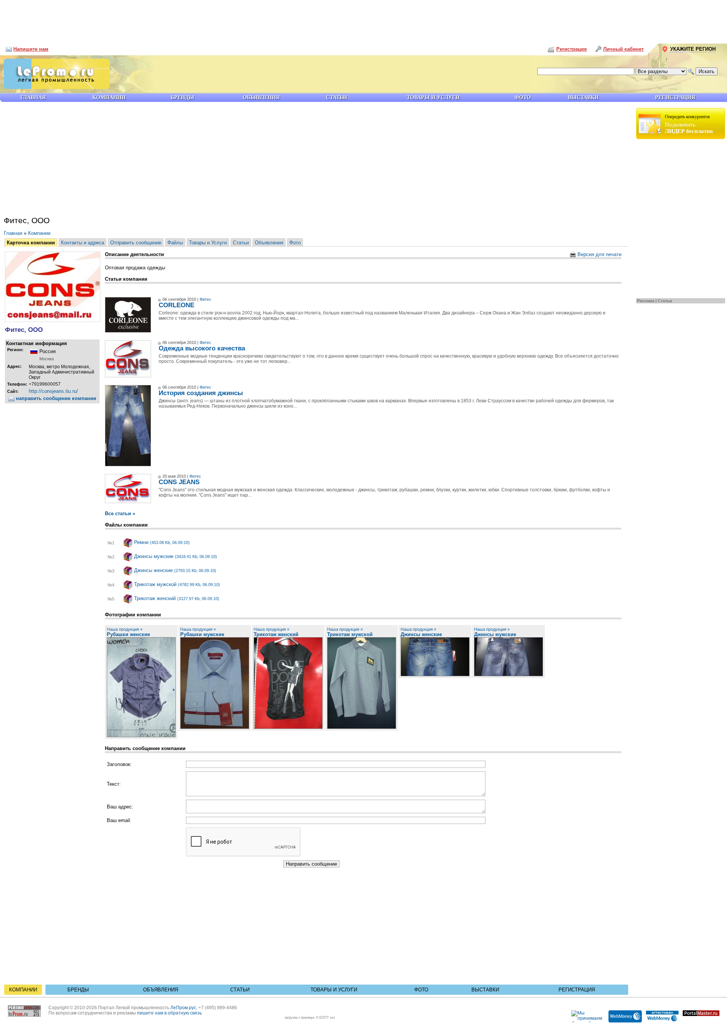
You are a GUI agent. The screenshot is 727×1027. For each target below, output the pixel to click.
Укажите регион (693, 49)
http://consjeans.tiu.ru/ (53, 391)
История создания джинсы (201, 393)
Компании (39, 233)
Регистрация (577, 990)
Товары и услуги (333, 990)
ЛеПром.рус (183, 1007)
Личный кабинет (623, 49)
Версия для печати (598, 254)
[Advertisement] (363, 19)
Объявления (269, 242)
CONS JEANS (179, 482)
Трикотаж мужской (176, 584)
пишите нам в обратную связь (169, 1013)
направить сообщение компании (55, 398)
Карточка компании (31, 242)
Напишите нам (30, 49)
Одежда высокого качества (202, 348)
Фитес (205, 299)
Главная (13, 233)
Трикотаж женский (176, 598)
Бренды (78, 990)
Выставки (485, 990)
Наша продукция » (124, 629)
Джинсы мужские (175, 556)
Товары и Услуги (208, 242)
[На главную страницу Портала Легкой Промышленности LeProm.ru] (55, 87)
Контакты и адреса (82, 242)
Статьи (665, 301)
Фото (295, 242)
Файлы (175, 242)
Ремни (161, 542)
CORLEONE (176, 305)
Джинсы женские (174, 570)
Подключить (689, 124)
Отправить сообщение (135, 242)
